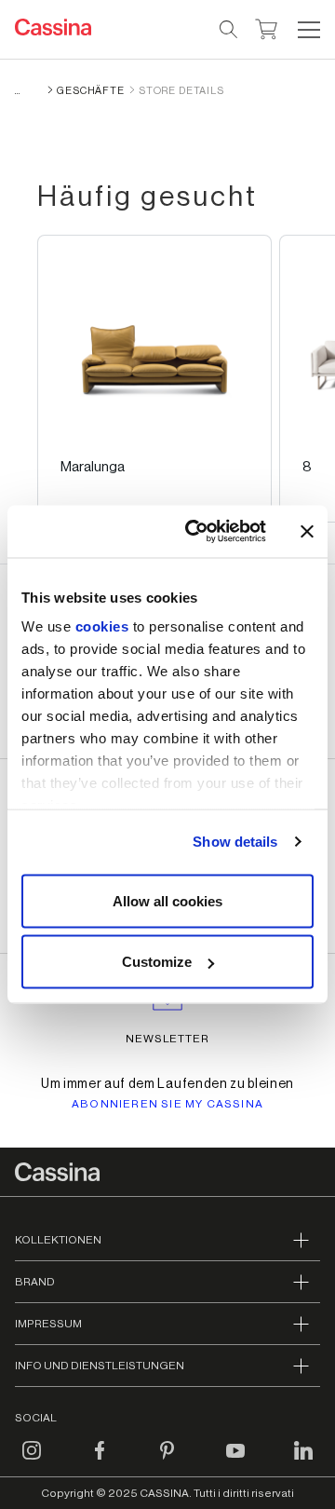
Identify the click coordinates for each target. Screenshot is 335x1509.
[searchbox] (229, 30)
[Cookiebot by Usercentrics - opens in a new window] (196, 532)
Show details (235, 842)
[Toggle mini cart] (266, 27)
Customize (157, 962)
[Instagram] (31, 1461)
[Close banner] (307, 530)
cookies (102, 626)
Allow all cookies (167, 900)
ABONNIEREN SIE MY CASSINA (167, 1103)
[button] (306, 30)
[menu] (309, 30)
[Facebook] (99, 1461)
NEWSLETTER (168, 1038)
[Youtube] (235, 1461)
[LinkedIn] (303, 1461)
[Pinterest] (167, 1461)
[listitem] (154, 379)
